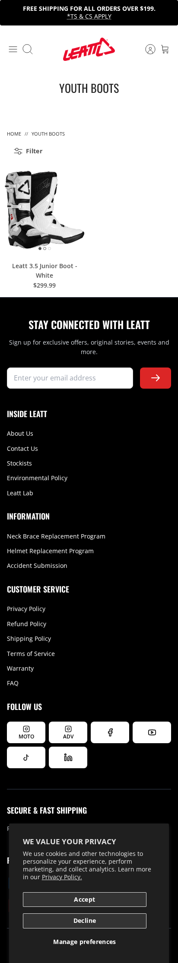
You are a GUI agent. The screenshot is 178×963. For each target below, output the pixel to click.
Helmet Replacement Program (50, 551)
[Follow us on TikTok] (26, 757)
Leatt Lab (20, 493)
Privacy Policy (26, 609)
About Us (20, 433)
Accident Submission (37, 565)
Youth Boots (48, 133)
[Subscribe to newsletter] (155, 378)
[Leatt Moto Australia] (89, 49)
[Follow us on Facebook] (110, 732)
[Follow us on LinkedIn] (68, 757)
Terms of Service (31, 653)
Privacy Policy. (62, 877)
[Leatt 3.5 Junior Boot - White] (44, 209)
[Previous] (11, 12)
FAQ (13, 683)
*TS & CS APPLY (89, 16)
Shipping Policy (29, 638)
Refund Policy (26, 624)
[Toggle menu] (12, 49)
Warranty (20, 668)
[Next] (166, 12)
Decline (84, 920)
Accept (84, 899)
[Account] (146, 49)
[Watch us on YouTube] (152, 732)
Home (14, 133)
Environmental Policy (37, 478)
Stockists (19, 463)
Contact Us (22, 448)
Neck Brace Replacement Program (56, 536)
